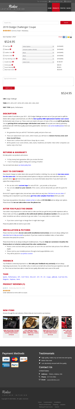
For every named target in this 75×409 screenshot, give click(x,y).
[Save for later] (71, 37)
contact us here (30, 200)
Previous (6, 32)
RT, (42, 277)
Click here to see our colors (56, 193)
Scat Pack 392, (63, 277)
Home (49, 8)
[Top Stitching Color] (16, 58)
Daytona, (13, 279)
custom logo (23, 185)
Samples (62, 404)
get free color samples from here (42, 196)
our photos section (27, 253)
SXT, (38, 277)
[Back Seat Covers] (15, 69)
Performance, (12, 277)
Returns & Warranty (45, 404)
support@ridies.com (56, 1)
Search (57, 407)
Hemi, (18, 279)
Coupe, (49, 277)
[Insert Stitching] (14, 67)
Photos (62, 8)
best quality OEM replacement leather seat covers (51, 119)
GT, (45, 277)
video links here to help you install (12, 235)
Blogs (69, 8)
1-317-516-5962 (43, 1)
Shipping (55, 404)
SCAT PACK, (25, 277)
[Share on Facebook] (64, 37)
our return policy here (24, 165)
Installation (57, 402)
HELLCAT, (33, 277)
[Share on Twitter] (66, 37)
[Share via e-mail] (68, 37)
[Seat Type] (11, 46)
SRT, (19, 277)
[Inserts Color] (13, 55)
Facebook (68, 1)
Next (68, 32)
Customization (48, 402)
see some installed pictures (56, 126)
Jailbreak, (55, 277)
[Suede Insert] (13, 61)
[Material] (10, 49)
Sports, (5, 277)
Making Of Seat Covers (46, 407)
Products (56, 8)
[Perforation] (12, 65)
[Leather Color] (13, 52)
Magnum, (6, 279)
